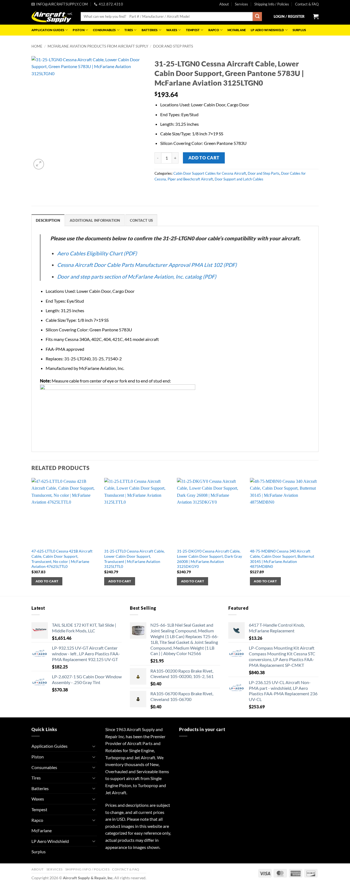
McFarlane (237, 30)
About (224, 4)
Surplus (299, 30)
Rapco (213, 30)
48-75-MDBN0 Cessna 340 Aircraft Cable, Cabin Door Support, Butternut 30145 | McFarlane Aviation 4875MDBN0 (282, 559)
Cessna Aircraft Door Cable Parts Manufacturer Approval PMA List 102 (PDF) (147, 265)
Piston (78, 30)
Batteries (150, 30)
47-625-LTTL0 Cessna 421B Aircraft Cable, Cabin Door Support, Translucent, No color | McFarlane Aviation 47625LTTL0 (61, 559)
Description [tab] (48, 220)
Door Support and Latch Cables (239, 179)
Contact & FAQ (307, 4)
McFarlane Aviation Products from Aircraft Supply (98, 46)
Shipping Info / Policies (271, 4)
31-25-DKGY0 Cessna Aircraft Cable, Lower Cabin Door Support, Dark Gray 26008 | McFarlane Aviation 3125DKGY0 (209, 559)
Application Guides (47, 30)
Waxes (171, 30)
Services (241, 4)
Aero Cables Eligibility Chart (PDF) (97, 253)
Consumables (104, 30)
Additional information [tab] (95, 220)
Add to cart (204, 157)
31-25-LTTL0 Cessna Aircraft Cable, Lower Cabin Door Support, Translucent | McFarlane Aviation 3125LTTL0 (134, 559)
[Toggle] (94, 746)
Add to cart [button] (47, 581)
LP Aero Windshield (267, 30)
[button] (289, 16)
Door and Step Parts (173, 46)
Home (36, 46)
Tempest (193, 30)
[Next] (317, 536)
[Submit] (257, 16)
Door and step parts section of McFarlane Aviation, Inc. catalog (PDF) (136, 276)
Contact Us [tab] (141, 220)
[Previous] (32, 536)
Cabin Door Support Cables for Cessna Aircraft (209, 173)
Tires (128, 30)
